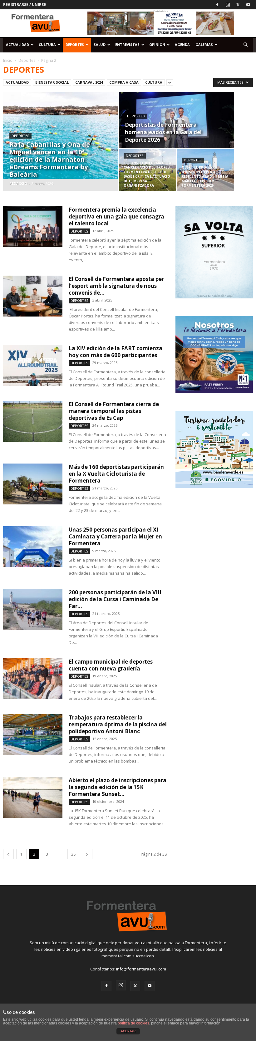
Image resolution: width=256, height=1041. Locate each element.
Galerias (204, 44)
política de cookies (133, 1023)
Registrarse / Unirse (24, 4)
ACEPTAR (128, 1031)
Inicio (7, 60)
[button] (245, 45)
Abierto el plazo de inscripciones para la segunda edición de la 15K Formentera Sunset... (117, 787)
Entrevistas (127, 44)
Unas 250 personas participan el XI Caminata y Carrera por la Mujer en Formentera (115, 536)
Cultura (47, 44)
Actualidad (17, 44)
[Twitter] (238, 4)
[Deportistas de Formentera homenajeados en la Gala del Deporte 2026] (176, 120)
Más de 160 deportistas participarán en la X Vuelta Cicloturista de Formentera (116, 473)
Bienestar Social (52, 82)
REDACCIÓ (18, 183)
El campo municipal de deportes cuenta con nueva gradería (111, 665)
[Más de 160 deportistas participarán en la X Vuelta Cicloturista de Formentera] (32, 484)
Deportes (75, 44)
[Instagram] (227, 4)
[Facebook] (217, 4)
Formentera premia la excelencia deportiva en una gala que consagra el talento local (116, 216)
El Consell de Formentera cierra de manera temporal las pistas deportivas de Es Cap (114, 410)
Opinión (157, 44)
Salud (100, 44)
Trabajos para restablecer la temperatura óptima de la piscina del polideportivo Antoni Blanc (118, 724)
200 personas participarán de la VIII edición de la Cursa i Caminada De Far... (115, 599)
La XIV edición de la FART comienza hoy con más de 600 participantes (115, 352)
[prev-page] (8, 854)
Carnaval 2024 (89, 82)
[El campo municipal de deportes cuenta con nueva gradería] (32, 678)
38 (73, 854)
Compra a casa (124, 82)
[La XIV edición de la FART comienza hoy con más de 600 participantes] (32, 365)
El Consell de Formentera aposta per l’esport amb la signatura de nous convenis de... (116, 285)
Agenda (182, 44)
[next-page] (87, 854)
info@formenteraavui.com (141, 969)
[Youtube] (248, 4)
